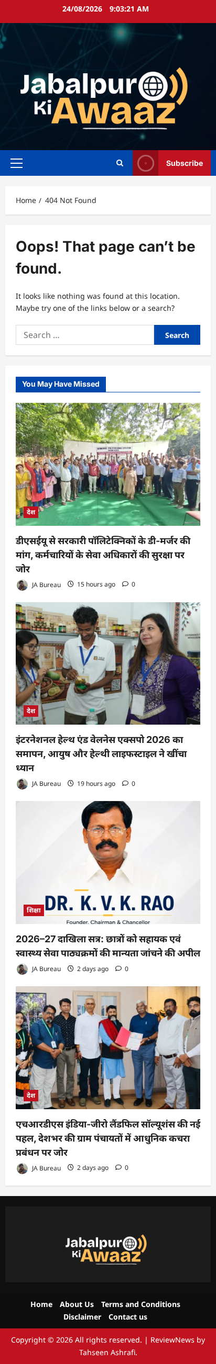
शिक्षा (34, 910)
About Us (77, 1304)
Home (41, 1304)
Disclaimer (82, 1317)
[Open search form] (119, 163)
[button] (16, 163)
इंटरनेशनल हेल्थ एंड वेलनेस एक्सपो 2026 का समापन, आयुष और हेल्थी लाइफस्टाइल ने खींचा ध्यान (101, 753)
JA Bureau (45, 584)
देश (31, 512)
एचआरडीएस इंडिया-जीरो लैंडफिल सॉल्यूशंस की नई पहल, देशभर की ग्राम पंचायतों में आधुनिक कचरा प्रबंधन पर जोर (108, 1138)
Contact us (128, 1317)
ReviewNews (172, 1340)
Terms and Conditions (140, 1304)
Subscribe (184, 162)
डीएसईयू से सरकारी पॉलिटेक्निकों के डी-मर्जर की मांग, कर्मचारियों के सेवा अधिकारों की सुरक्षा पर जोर (103, 554)
